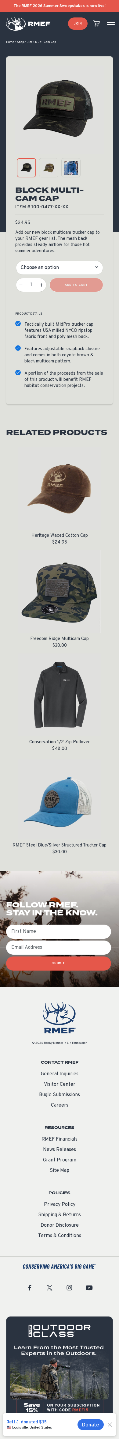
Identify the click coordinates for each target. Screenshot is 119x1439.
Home (10, 42)
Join (78, 24)
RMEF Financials (59, 1139)
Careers (59, 1105)
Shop (20, 42)
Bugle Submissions (59, 1095)
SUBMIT (58, 963)
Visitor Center (59, 1084)
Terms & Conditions (59, 1236)
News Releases (59, 1150)
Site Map (59, 1171)
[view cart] (96, 23)
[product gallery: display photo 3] (71, 167)
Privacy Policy (59, 1205)
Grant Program (59, 1160)
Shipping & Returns (59, 1215)
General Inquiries (59, 1074)
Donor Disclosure (60, 1225)
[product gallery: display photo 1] (26, 167)
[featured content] (59, 1370)
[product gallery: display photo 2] (49, 167)
